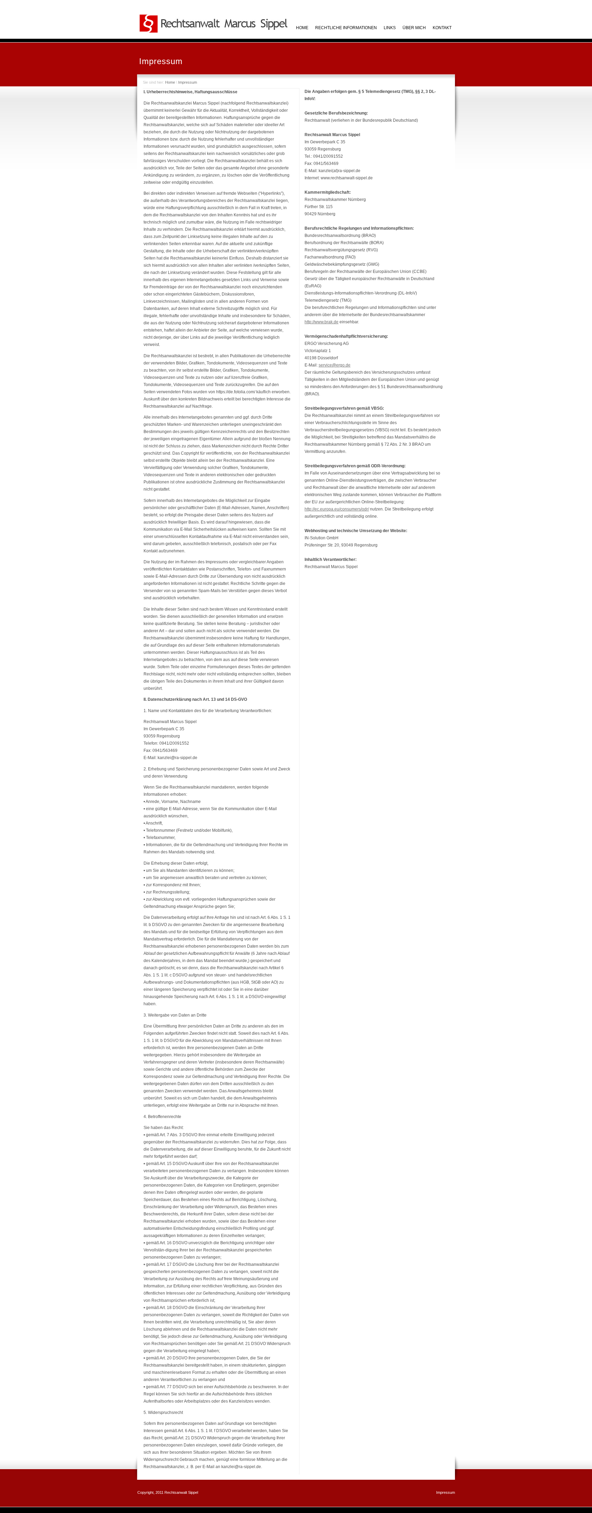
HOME (302, 27)
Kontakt (442, 27)
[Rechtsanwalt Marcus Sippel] (213, 32)
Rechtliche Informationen (346, 27)
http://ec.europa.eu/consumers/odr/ (337, 509)
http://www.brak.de (321, 322)
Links (390, 27)
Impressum (187, 82)
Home (170, 82)
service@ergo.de (334, 365)
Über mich (414, 27)
